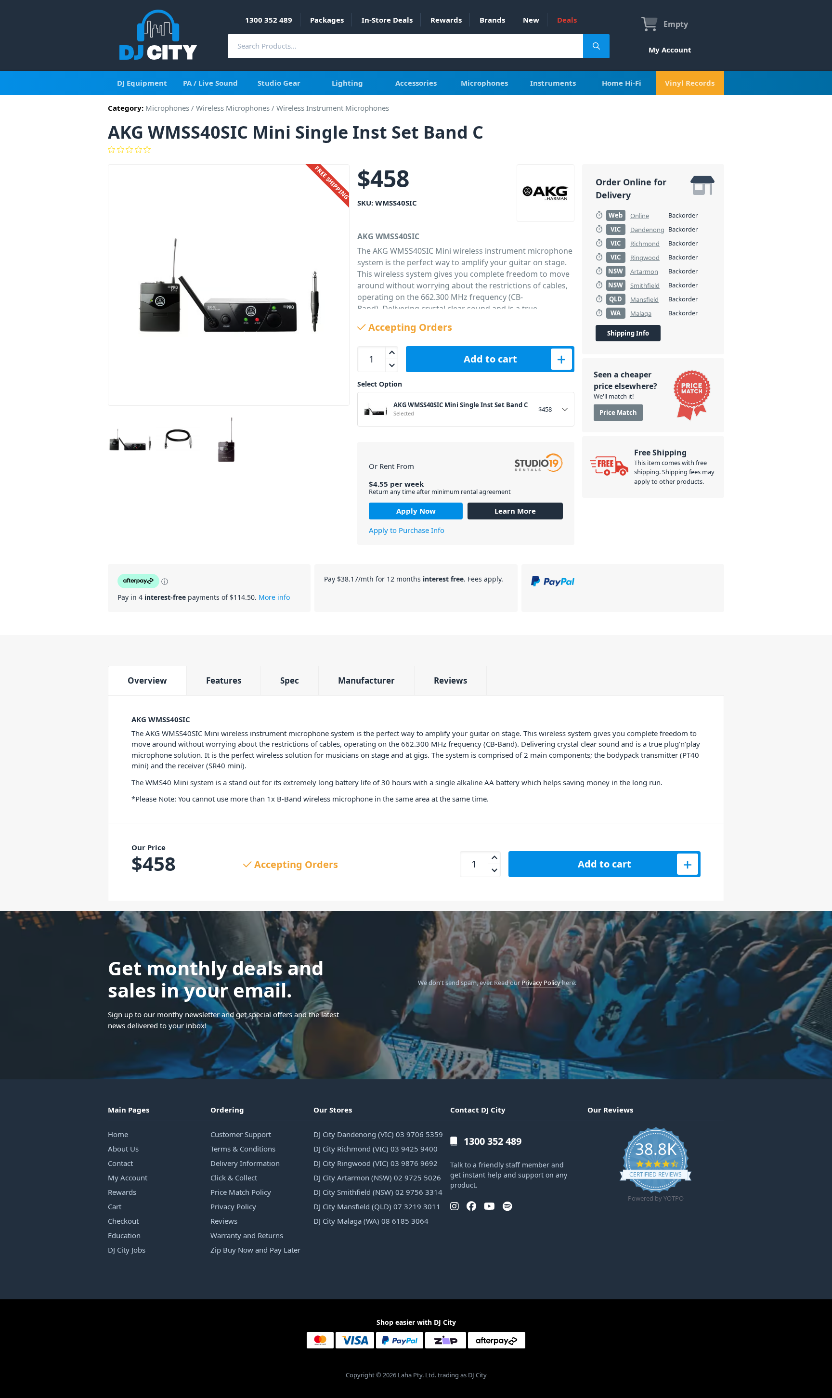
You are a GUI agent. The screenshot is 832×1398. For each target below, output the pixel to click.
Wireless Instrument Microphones (332, 108)
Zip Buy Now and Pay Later (255, 1250)
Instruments (553, 83)
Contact (120, 1163)
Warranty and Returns (246, 1235)
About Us (123, 1148)
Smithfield (645, 285)
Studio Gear (279, 83)
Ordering (227, 1109)
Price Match (618, 412)
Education (124, 1235)
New (531, 20)
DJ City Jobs (126, 1250)
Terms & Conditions (242, 1148)
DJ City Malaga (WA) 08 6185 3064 (371, 1221)
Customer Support (240, 1134)
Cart (114, 1206)
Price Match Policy (240, 1192)
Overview (147, 680)
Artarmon (644, 271)
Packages (327, 20)
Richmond (645, 243)
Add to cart (490, 358)
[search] (405, 46)
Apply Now (416, 511)
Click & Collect (233, 1177)
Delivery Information (245, 1163)
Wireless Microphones (233, 108)
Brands (492, 20)
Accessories (416, 83)
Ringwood (645, 257)
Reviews (450, 680)
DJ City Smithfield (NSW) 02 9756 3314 (377, 1192)
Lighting (347, 83)
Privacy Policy (540, 982)
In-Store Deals (387, 20)
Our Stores (332, 1109)
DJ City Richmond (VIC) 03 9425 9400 (375, 1148)
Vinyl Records (690, 83)
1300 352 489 (268, 20)
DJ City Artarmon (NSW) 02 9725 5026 (377, 1177)
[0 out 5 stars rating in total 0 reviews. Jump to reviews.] (416, 149)
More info (274, 597)
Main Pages (128, 1109)
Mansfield (644, 299)
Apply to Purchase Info (406, 530)
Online (639, 215)
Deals (567, 20)
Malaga (640, 313)
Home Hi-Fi (621, 83)
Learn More (515, 511)
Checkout (123, 1221)
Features (223, 680)
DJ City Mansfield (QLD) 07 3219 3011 (377, 1206)
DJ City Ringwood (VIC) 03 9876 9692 (375, 1163)
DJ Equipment (142, 83)
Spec (289, 680)
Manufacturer (366, 680)
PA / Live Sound (210, 83)
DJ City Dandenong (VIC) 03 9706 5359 (378, 1134)
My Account (670, 49)
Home (118, 1134)
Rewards (446, 20)
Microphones (484, 83)
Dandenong (647, 229)
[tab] (147, 680)
